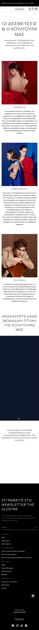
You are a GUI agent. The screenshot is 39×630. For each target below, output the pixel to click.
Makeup (4, 574)
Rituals (4, 588)
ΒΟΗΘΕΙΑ (5, 534)
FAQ (3, 537)
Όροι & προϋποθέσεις (9, 554)
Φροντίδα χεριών (7, 568)
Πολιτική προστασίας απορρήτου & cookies (16, 558)
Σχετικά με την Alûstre (9, 582)
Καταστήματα (6, 544)
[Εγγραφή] (35, 527)
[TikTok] (21, 625)
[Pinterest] (26, 625)
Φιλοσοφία (5, 585)
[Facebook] (13, 625)
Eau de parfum (7, 571)
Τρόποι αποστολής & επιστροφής (13, 551)
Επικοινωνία (6, 541)
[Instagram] (17, 625)
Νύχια (4, 565)
